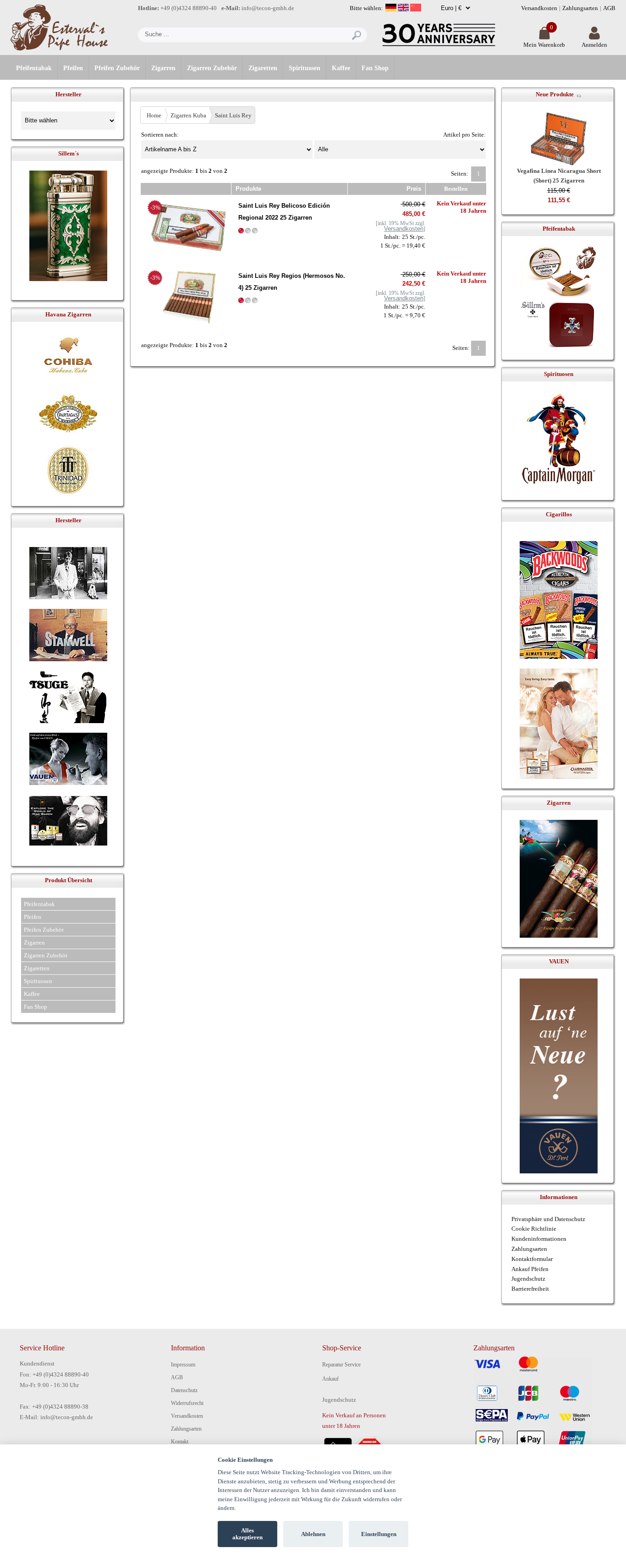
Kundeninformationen (538, 1238)
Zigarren (163, 68)
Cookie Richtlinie (533, 1228)
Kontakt (179, 1441)
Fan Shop (375, 68)
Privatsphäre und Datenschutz (548, 1219)
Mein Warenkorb (544, 44)
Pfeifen (73, 68)
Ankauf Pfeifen (530, 1269)
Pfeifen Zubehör (117, 68)
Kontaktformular (532, 1258)
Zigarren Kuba (188, 115)
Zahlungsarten (580, 8)
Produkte (248, 188)
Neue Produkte (555, 94)
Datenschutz (184, 1390)
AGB (609, 8)
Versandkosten (539, 8)
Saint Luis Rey (233, 115)
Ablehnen (313, 1534)
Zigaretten (262, 68)
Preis (413, 188)
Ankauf (330, 1379)
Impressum (183, 1364)
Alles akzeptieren (247, 1534)
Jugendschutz (528, 1278)
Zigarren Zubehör (212, 68)
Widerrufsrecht (187, 1403)
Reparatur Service (341, 1364)
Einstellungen (378, 1534)
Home (154, 115)
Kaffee (341, 68)
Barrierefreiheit (530, 1288)
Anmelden (594, 44)
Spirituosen (304, 68)
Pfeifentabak (34, 68)
